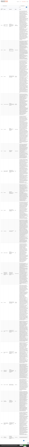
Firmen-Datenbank (24, 1)
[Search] (26, 7)
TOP (28, 443)
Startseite (18, 1)
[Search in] (27, 7)
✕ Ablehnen (25, 446)
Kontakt (27, 1)
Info (20, 1)
